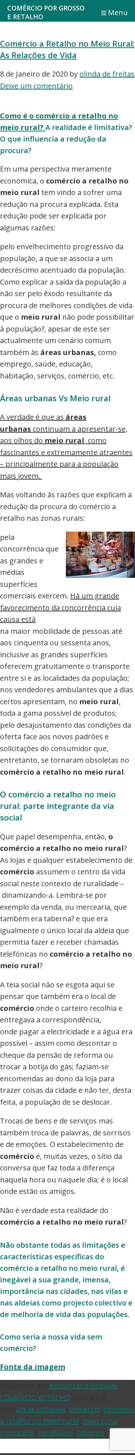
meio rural (100, 1421)
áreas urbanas (41, 1409)
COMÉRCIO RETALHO (35, 1397)
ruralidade (55, 1432)
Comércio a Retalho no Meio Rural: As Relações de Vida (67, 49)
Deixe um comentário (36, 86)
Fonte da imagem (32, 1367)
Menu (118, 12)
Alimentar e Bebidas (83, 1385)
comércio (84, 1409)
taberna (90, 1432)
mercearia (17, 1432)
